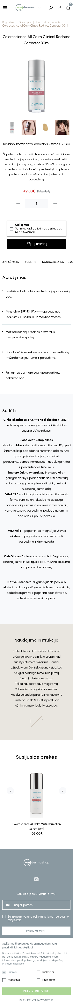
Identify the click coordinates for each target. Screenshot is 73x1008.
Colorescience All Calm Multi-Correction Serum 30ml (36, 826)
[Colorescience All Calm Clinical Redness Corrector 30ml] (36, 84)
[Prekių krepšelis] (68, 7)
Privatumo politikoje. (13, 963)
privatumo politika (31, 916)
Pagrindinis (8, 22)
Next (65, 84)
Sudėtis (30, 262)
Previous (7, 84)
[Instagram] (36, 879)
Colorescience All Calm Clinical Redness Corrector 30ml (35, 25)
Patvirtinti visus (36, 991)
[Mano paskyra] (59, 7)
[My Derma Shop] (28, 7)
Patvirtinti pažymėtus (36, 1000)
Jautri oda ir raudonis (48, 22)
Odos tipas (25, 22)
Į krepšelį (40, 244)
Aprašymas (10, 262)
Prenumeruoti (36, 930)
